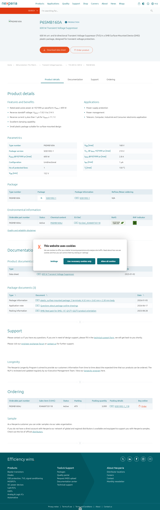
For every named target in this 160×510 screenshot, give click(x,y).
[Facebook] (136, 459)
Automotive (13, 497)
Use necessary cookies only (79, 261)
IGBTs (10, 491)
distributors (37, 432)
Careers (95, 3)
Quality (65, 3)
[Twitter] (122, 459)
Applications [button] (53, 3)
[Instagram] (143, 459)
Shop (85, 3)
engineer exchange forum (32, 344)
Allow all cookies (108, 261)
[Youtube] (150, 459)
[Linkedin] (129, 459)
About (105, 3)
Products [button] (40, 3)
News (113, 3)
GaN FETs (12, 488)
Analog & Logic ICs (16, 494)
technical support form (104, 337)
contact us (51, 344)
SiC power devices (16, 485)
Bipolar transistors (16, 472)
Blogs (122, 3)
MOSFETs (12, 481)
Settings (54, 261)
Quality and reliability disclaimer (22, 230)
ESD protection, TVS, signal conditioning (25, 478)
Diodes (11, 475)
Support (76, 3)
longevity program (92, 370)
